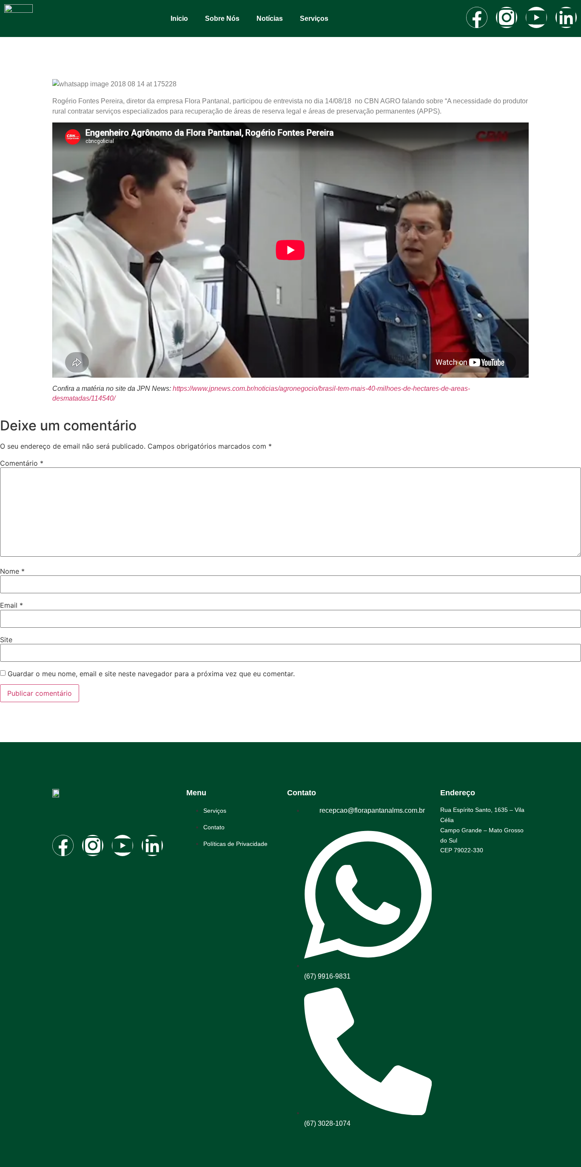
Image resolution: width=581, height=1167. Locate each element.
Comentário (21, 463)
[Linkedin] (566, 17)
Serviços (314, 18)
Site (6, 639)
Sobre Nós (222, 18)
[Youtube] (536, 17)
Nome (12, 571)
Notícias (269, 18)
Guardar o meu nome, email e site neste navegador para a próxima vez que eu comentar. (151, 673)
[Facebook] (476, 17)
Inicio (179, 18)
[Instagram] (506, 17)
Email (11, 605)
